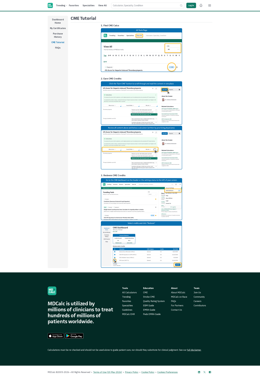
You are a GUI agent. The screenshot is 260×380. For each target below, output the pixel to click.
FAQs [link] (173, 301)
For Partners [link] (177, 305)
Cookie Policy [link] (147, 372)
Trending (60, 5)
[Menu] (209, 5)
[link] (56, 336)
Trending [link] (126, 296)
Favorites (74, 5)
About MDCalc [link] (178, 292)
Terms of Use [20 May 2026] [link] (107, 372)
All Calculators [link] (129, 292)
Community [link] (199, 296)
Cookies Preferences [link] (167, 372)
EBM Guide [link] (148, 305)
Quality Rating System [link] (154, 301)
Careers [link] (197, 301)
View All (102, 5)
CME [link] (145, 292)
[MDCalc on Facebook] (209, 372)
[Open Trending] (66, 5)
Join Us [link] (197, 292)
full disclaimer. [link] (194, 350)
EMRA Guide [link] (149, 309)
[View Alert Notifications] (201, 5)
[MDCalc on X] (204, 372)
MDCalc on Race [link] (179, 296)
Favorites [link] (126, 301)
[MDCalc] (50, 5)
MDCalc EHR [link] (128, 314)
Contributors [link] (200, 305)
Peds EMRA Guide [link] (152, 314)
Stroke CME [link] (149, 296)
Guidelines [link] (127, 309)
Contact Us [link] (176, 309)
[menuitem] (61, 5)
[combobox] (147, 5)
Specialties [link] (127, 305)
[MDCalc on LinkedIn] (199, 372)
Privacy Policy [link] (131, 372)
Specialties (89, 5)
